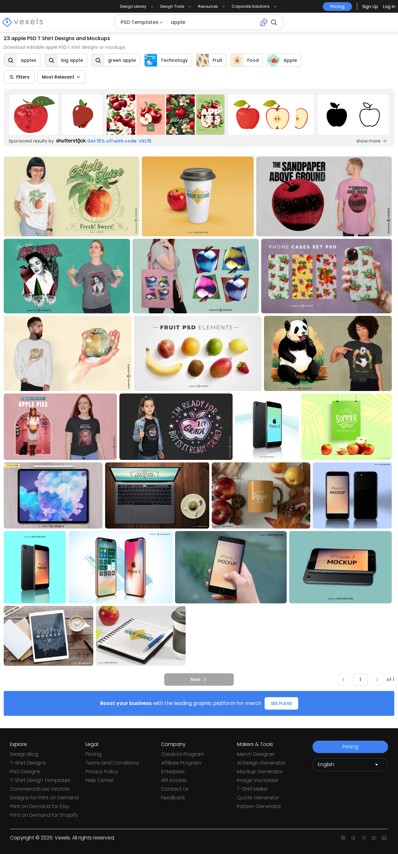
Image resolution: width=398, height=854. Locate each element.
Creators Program (182, 754)
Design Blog (24, 754)
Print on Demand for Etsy (39, 806)
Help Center (100, 780)
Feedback (173, 797)
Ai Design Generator (261, 762)
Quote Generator (258, 797)
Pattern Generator (259, 806)
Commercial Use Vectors (40, 789)
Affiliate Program (181, 762)
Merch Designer (255, 754)
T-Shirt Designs (28, 762)
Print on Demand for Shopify (44, 815)
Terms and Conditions (112, 762)
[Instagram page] (343, 837)
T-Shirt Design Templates (40, 780)
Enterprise (173, 771)
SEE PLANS (281, 703)
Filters (23, 77)
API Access (174, 780)
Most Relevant (58, 77)
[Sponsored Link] (34, 114)
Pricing (93, 754)
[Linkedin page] (384, 837)
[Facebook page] (353, 837)
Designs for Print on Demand (44, 797)
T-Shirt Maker (252, 789)
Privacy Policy (102, 771)
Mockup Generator (260, 771)
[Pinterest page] (364, 837)
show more (368, 141)
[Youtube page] (374, 837)
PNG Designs (25, 771)
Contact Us (174, 789)
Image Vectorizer (257, 780)
